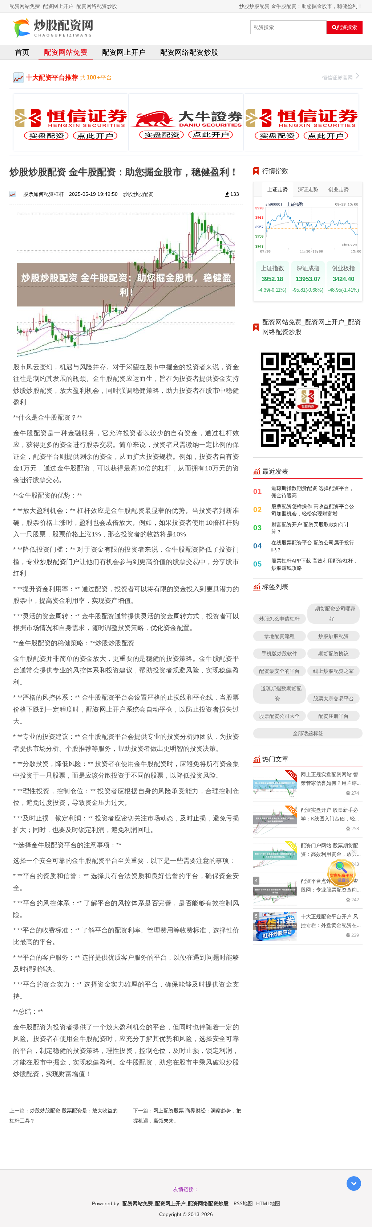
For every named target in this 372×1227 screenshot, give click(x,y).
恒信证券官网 (337, 77)
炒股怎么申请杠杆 (279, 618)
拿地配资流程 (279, 636)
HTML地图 (268, 1203)
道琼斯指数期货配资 (281, 693)
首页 (22, 52)
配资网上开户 (124, 52)
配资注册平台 (333, 715)
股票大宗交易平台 (333, 698)
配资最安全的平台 (279, 670)
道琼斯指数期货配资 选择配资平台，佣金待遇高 (312, 492)
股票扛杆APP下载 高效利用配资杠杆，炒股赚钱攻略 (314, 564)
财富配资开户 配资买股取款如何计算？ (310, 528)
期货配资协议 (333, 653)
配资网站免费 (66, 52)
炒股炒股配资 (138, 193)
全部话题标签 (308, 733)
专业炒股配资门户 (52, 561)
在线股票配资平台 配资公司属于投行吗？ (312, 546)
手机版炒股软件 (279, 653)
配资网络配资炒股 (189, 52)
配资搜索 (347, 27)
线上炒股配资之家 (333, 670)
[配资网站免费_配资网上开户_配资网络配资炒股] (54, 27)
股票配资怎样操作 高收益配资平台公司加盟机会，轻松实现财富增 (312, 510)
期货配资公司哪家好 (335, 613)
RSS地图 (243, 1203)
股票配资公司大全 (279, 715)
